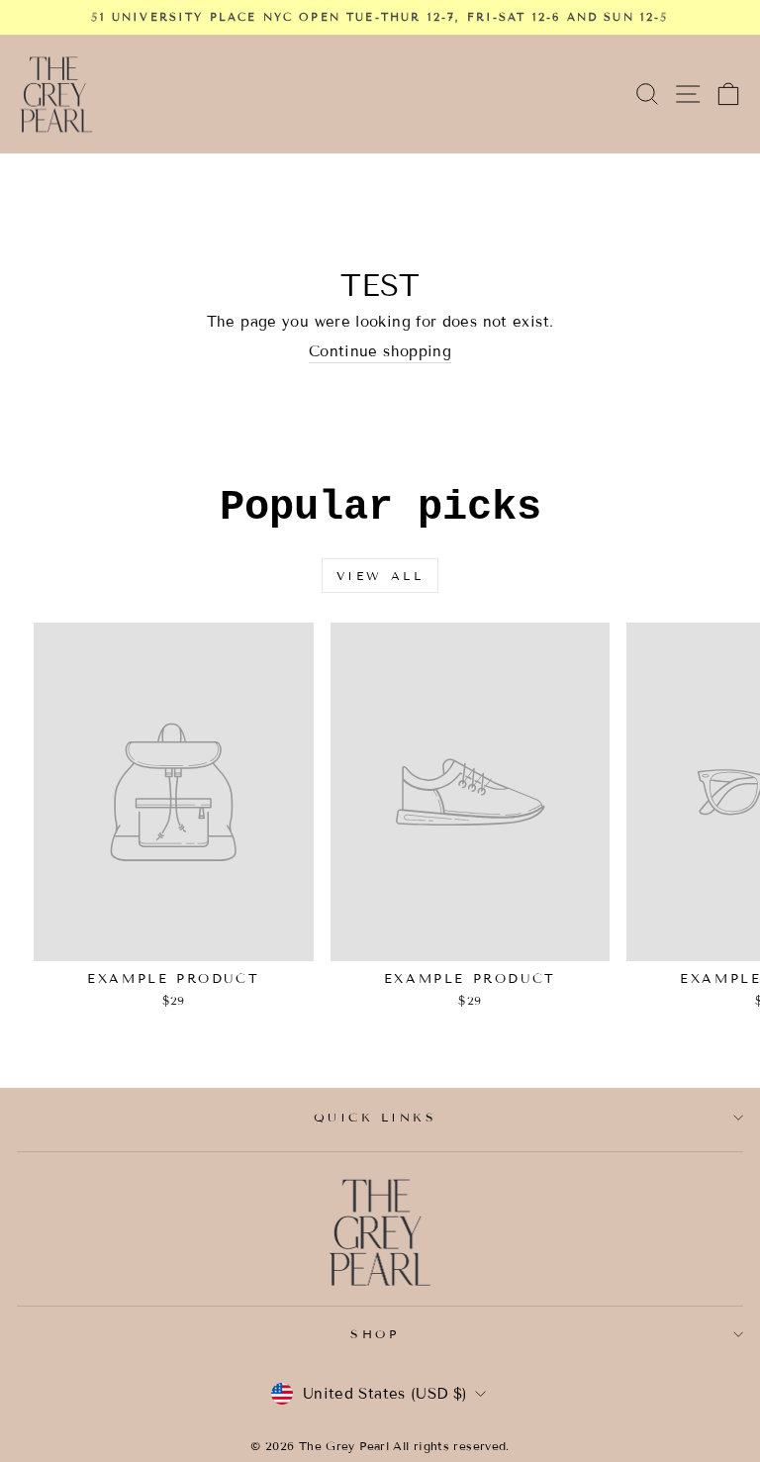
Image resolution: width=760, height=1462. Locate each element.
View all (380, 575)
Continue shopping (380, 351)
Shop (374, 1333)
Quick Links (375, 1117)
